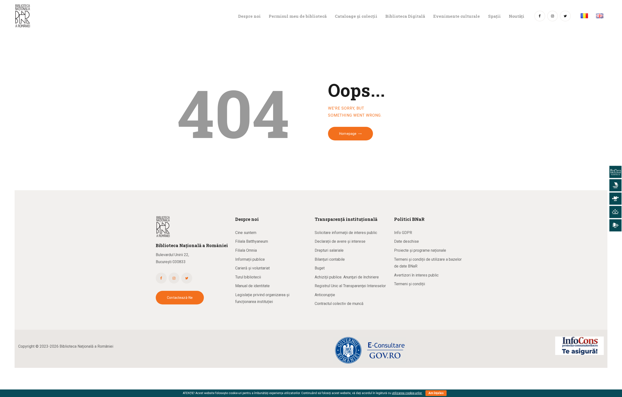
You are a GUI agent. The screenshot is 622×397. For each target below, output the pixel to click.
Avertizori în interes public (416, 275)
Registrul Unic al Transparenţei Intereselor (350, 286)
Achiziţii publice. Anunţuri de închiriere (347, 277)
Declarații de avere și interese (340, 241)
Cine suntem (245, 232)
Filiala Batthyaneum (251, 241)
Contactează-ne (180, 298)
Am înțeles (436, 393)
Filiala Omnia (246, 250)
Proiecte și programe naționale (420, 250)
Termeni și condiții (409, 284)
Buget (320, 268)
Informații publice (250, 259)
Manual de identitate (252, 286)
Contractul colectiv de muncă (339, 303)
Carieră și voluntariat (252, 268)
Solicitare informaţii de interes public (346, 232)
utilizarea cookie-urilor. (407, 393)
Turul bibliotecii (248, 277)
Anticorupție (325, 295)
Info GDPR (403, 232)
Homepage (347, 134)
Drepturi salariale (329, 250)
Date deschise (406, 241)
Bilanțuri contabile (330, 259)
